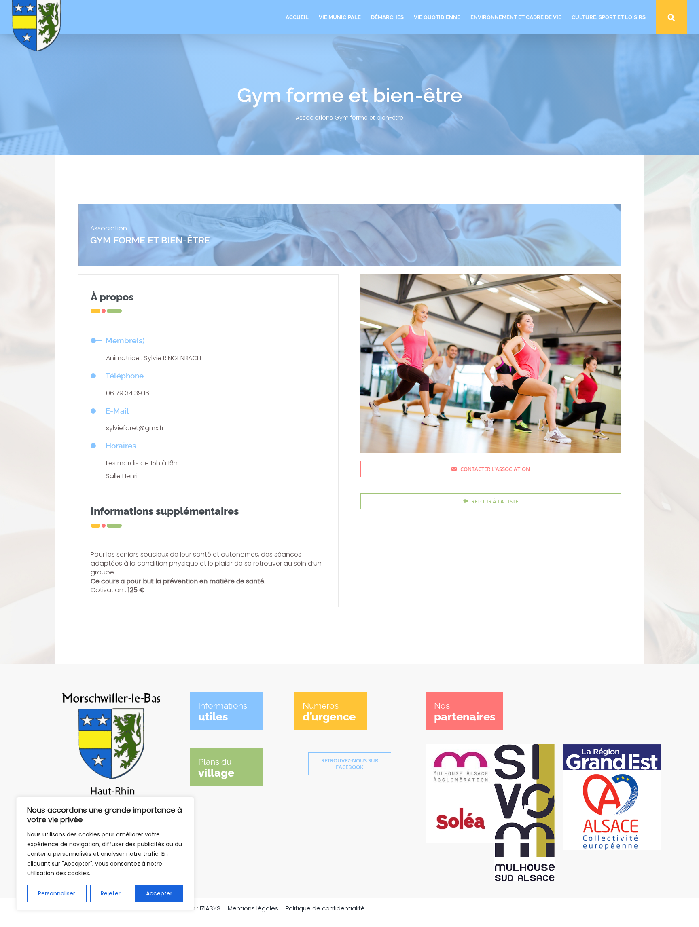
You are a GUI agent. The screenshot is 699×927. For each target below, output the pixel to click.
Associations (314, 118)
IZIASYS (210, 908)
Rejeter (111, 893)
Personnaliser (56, 893)
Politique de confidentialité (325, 908)
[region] (105, 854)
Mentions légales (253, 908)
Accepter (159, 893)
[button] (671, 17)
